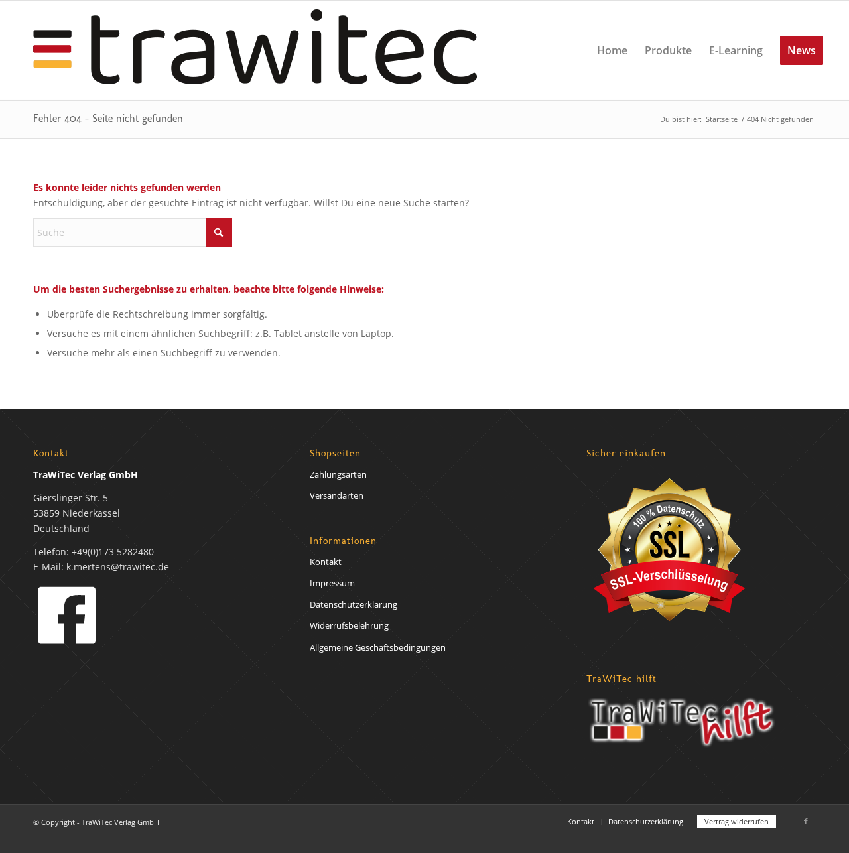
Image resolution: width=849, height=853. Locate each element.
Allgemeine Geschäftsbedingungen (378, 647)
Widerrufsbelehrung (349, 625)
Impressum (332, 583)
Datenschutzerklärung (353, 604)
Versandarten (336, 495)
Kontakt (326, 562)
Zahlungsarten (338, 474)
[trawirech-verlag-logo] (255, 50)
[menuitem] (612, 50)
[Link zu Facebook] (806, 821)
